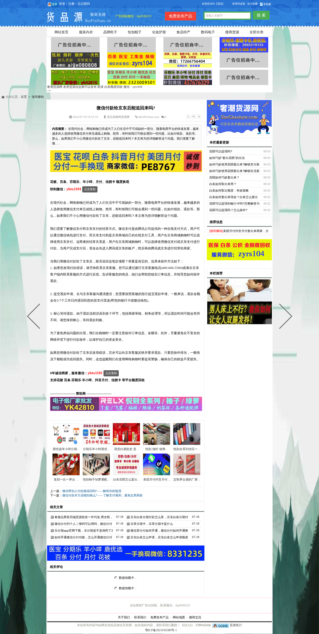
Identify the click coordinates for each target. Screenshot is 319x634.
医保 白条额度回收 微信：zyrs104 (119, 86)
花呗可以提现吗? (220, 151)
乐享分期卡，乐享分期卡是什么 (151, 524)
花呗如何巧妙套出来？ (224, 177)
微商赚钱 (38, 96)
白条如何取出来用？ (223, 184)
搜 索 (261, 15)
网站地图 (179, 617)
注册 (71, 3)
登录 (62, 3)
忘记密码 (84, 3)
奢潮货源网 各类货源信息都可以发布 (72, 86)
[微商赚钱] (216, 231)
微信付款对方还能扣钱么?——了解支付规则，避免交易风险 (102, 495)
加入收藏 (252, 3)
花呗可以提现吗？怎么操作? (228, 210)
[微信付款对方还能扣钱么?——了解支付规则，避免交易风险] (34, 317)
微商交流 (195, 617)
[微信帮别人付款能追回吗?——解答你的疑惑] (284, 317)
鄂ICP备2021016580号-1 (161, 630)
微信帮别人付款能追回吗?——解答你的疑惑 (91, 491)
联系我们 (140, 617)
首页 (24, 96)
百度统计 (236, 625)
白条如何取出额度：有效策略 (229, 190)
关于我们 (124, 617)
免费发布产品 (159, 617)
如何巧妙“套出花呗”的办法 (227, 158)
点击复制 (89, 189)
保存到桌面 (238, 3)
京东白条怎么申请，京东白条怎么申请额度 (159, 537)
